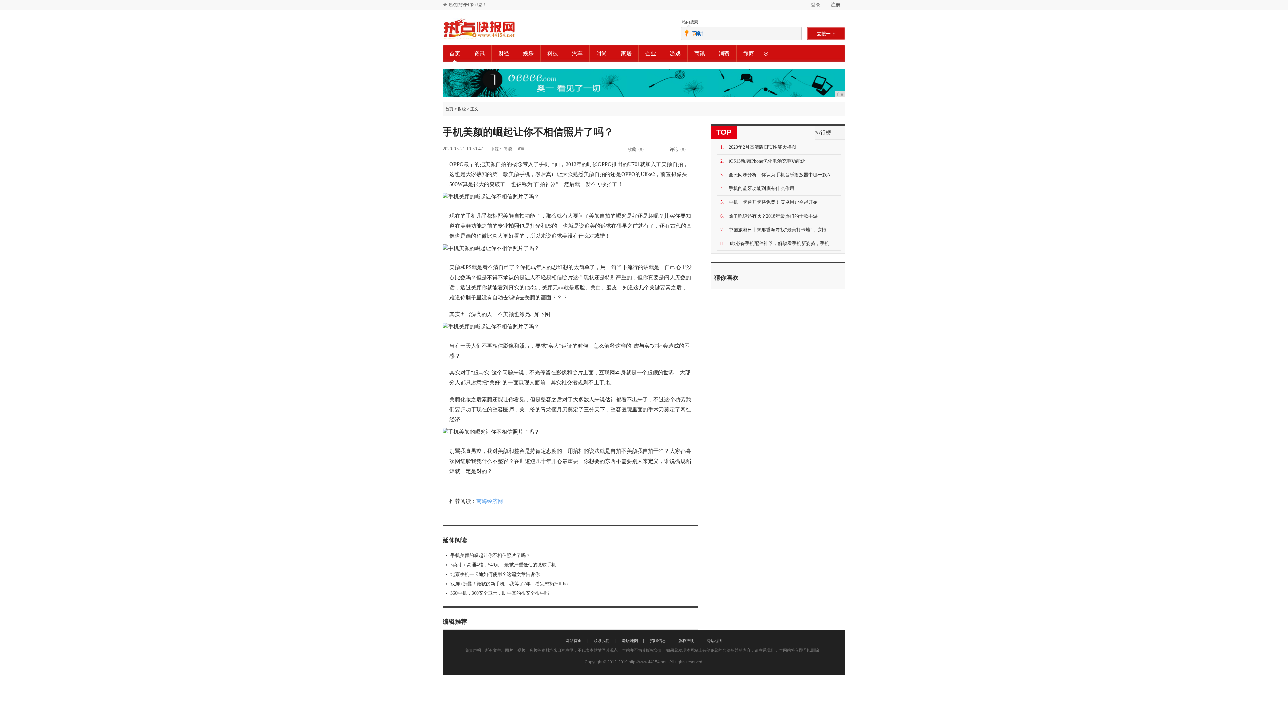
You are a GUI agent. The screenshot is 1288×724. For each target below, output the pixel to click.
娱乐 (528, 53)
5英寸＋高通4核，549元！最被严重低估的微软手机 (503, 564)
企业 (650, 53)
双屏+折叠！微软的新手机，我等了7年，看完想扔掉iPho (509, 583)
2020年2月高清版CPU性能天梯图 (762, 147)
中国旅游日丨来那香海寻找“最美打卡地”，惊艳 (777, 229)
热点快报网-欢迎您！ (467, 4)
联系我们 (602, 640)
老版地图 (630, 640)
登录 (815, 4)
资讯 (479, 53)
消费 (724, 53)
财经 (503, 53)
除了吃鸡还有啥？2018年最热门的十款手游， (775, 216)
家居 (626, 53)
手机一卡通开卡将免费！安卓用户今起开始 (773, 202)
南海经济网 (489, 501)
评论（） (679, 149)
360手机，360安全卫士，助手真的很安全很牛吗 (499, 593)
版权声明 (686, 640)
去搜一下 (826, 33)
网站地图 (714, 640)
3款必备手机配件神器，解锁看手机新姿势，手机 (779, 243)
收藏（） (637, 149)
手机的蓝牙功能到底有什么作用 (761, 188)
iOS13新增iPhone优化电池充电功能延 (767, 161)
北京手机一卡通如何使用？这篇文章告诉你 (495, 574)
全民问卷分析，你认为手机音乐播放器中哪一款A (779, 174)
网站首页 (574, 640)
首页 (454, 53)
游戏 (675, 53)
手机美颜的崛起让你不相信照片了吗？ (490, 555)
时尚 (601, 53)
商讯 (699, 53)
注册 (835, 4)
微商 (748, 53)
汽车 (577, 53)
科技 (552, 53)
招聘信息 (658, 640)
